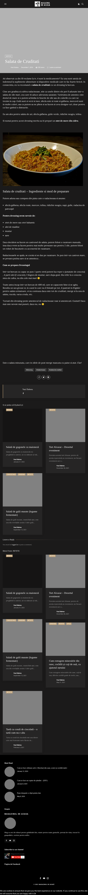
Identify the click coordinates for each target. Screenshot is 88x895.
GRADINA (21, 474)
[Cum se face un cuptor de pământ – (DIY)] (9, 784)
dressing (30, 370)
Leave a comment (55, 67)
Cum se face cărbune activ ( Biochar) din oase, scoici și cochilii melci (42, 768)
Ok (35, 893)
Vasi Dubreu (15, 67)
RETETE (8, 56)
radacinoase (41, 370)
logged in (15, 545)
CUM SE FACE (11, 474)
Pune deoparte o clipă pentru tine (29, 793)
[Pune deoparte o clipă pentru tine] (9, 797)
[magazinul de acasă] (42, 4)
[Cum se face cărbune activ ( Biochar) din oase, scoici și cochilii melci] (9, 772)
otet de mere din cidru (67, 120)
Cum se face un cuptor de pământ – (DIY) (32, 780)
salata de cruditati (56, 370)
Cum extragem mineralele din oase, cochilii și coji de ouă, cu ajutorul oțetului (65, 664)
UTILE (69, 624)
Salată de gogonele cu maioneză (22, 447)
